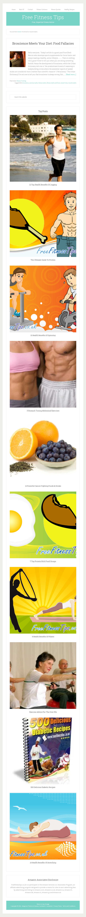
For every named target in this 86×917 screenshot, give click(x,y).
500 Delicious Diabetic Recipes (43, 787)
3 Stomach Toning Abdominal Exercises (43, 411)
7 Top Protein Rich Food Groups (43, 561)
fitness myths (42, 83)
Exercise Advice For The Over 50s (43, 712)
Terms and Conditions (69, 906)
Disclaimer (50, 906)
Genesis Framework (40, 906)
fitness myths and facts (53, 83)
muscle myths (72, 83)
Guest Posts (64, 83)
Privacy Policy (58, 906)
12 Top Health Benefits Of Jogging (43, 185)
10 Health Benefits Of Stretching (43, 862)
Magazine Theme (27, 906)
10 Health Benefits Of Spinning (43, 335)
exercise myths (33, 83)
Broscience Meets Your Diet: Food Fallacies (43, 43)
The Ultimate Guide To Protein (43, 260)
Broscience (25, 83)
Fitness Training (21, 81)
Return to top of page (43, 904)
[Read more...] (71, 74)
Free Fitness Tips (43, 17)
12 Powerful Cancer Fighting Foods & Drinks (43, 486)
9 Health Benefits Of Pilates (43, 636)
